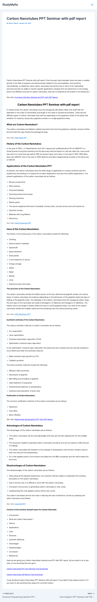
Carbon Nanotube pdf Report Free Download (25, 574)
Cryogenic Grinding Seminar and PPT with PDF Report (36, 97)
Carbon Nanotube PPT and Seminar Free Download (27, 569)
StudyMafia (10, 4)
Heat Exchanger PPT (23, 223)
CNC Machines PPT (22, 314)
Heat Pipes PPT (21, 138)
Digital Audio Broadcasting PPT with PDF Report (34, 419)
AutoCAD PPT (20, 504)
